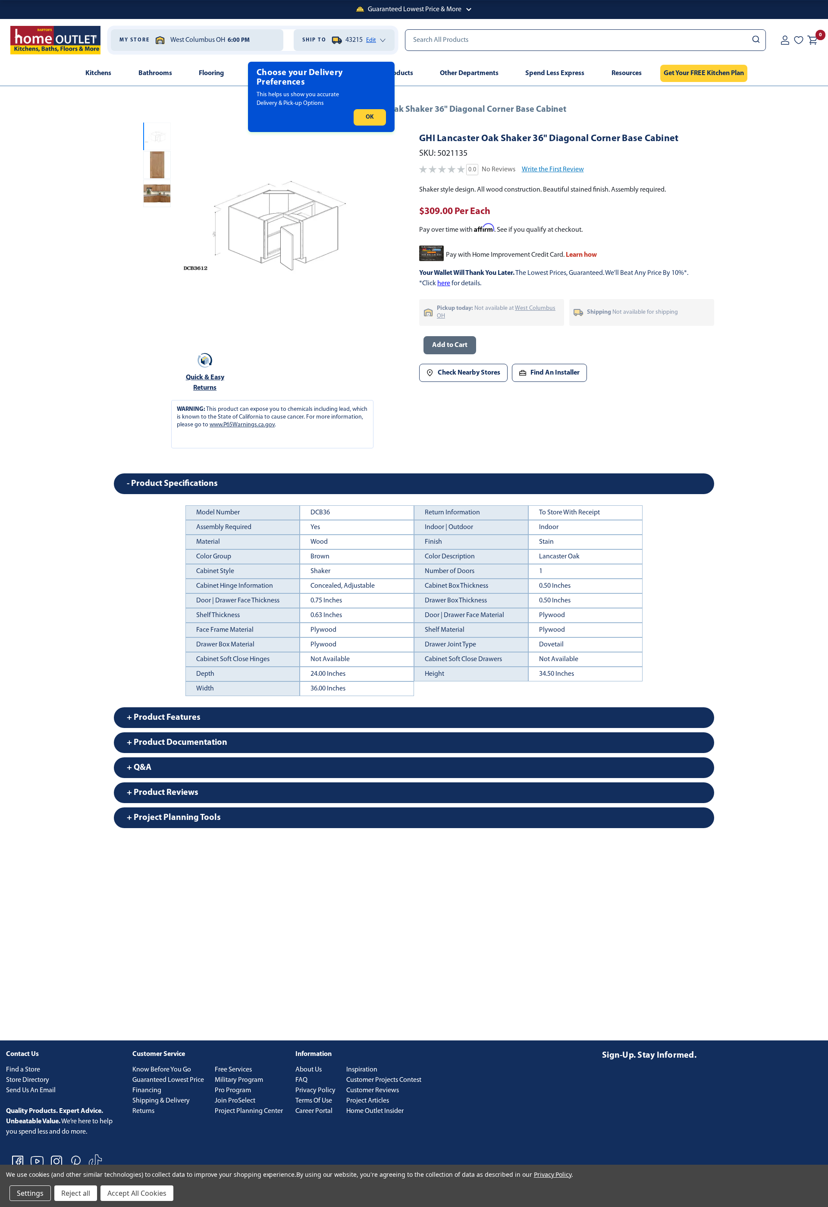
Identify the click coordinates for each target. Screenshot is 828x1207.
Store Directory (27, 1080)
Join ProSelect (235, 1100)
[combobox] (585, 40)
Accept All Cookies (136, 1193)
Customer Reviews (372, 1090)
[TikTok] (95, 1161)
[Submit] (755, 40)
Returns (143, 1111)
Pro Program (233, 1090)
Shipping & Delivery (161, 1100)
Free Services (233, 1069)
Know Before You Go (161, 1069)
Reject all (75, 1193)
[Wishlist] (799, 40)
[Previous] (184, 225)
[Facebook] (18, 1161)
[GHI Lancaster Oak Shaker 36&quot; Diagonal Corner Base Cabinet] (275, 225)
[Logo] (55, 40)
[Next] (366, 225)
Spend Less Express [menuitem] (554, 73)
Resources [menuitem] (627, 73)
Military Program (239, 1080)
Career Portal (313, 1111)
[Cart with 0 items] (812, 40)
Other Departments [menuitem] (469, 73)
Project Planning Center (249, 1111)
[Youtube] (37, 1161)
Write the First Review (553, 169)
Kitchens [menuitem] (98, 73)
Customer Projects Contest (383, 1080)
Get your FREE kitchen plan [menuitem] (704, 73)
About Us (308, 1069)
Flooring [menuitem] (211, 73)
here (443, 283)
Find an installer (555, 372)
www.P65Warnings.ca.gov (242, 425)
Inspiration (361, 1069)
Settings (30, 1193)
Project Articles (367, 1100)
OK (370, 117)
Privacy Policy (315, 1090)
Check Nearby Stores (469, 372)
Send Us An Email (31, 1090)
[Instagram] (56, 1161)
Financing (146, 1090)
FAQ (301, 1080)
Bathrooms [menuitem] (155, 73)
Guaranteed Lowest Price (168, 1080)
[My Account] (785, 40)
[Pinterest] (76, 1161)
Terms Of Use (313, 1100)
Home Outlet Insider (375, 1111)
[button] (414, 9)
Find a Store (23, 1069)
